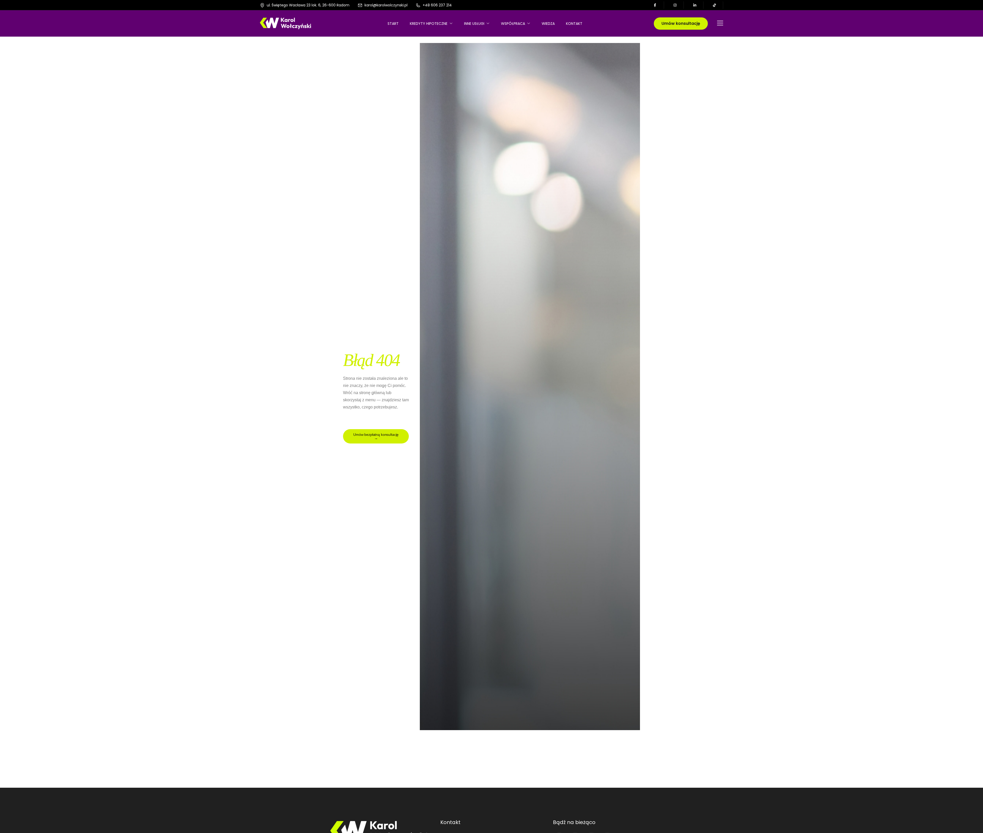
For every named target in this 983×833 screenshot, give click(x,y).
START (393, 23)
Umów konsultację (680, 23)
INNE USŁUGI (474, 23)
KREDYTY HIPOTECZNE (428, 23)
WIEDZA (548, 23)
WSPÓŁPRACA (513, 23)
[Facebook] (655, 5)
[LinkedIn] (695, 5)
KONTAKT (574, 23)
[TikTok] (715, 5)
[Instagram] (675, 5)
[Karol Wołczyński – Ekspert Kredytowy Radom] (285, 23)
